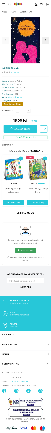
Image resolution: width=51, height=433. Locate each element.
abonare (25, 287)
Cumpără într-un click (26, 137)
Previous (4, 179)
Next (47, 179)
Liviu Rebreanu (15, 97)
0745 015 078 (17, 377)
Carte (13, 11)
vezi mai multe (25, 213)
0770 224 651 (17, 372)
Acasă (4, 11)
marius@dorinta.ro (20, 381)
